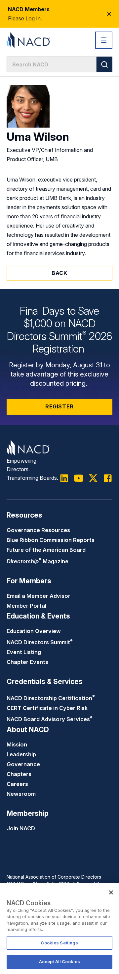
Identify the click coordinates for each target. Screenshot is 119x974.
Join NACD (21, 828)
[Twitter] (93, 478)
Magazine (37, 561)
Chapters (19, 774)
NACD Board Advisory (50, 719)
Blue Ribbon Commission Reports (51, 540)
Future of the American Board (46, 550)
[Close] (111, 892)
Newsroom (21, 794)
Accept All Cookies (59, 961)
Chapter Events (27, 662)
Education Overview (34, 631)
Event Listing (24, 652)
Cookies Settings (59, 942)
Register (59, 406)
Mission (17, 744)
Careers (17, 784)
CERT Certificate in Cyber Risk (47, 708)
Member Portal (26, 605)
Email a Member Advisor (38, 596)
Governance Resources (38, 530)
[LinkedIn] (64, 478)
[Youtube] (78, 478)
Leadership (21, 754)
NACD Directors (40, 642)
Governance (23, 764)
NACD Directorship (51, 698)
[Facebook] (107, 478)
